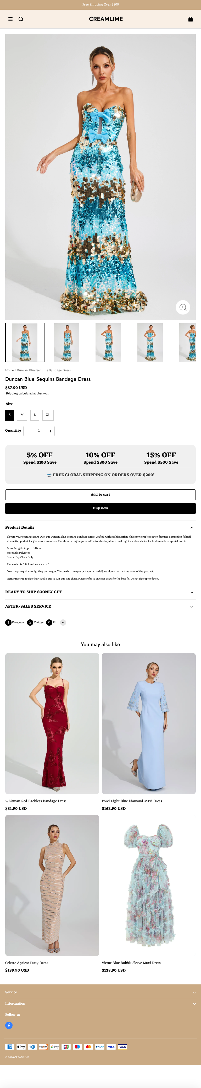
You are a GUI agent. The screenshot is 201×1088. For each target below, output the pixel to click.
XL (48, 415)
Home (9, 370)
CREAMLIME (21, 1057)
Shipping (11, 393)
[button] (10, 19)
